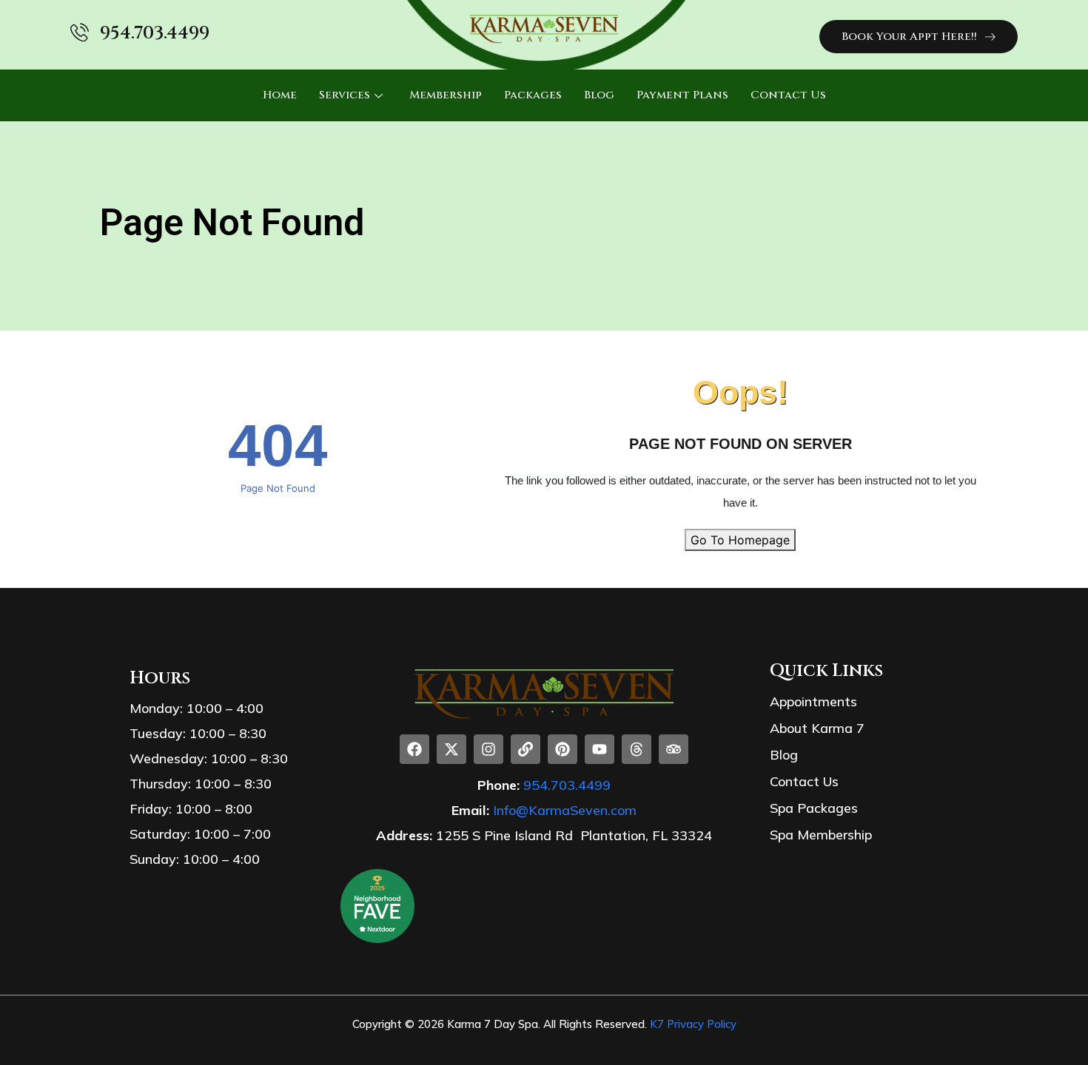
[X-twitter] (451, 749)
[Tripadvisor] (673, 749)
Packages (533, 95)
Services (344, 95)
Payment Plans (682, 95)
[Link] (525, 749)
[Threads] (636, 749)
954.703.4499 (154, 33)
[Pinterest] (562, 749)
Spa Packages (814, 807)
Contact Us (788, 95)
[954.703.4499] (79, 32)
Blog (599, 95)
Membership (445, 95)
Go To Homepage (740, 539)
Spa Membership (821, 834)
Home (280, 95)
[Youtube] (599, 749)
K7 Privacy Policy (693, 1024)
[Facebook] (414, 749)
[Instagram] (488, 749)
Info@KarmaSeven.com (565, 810)
